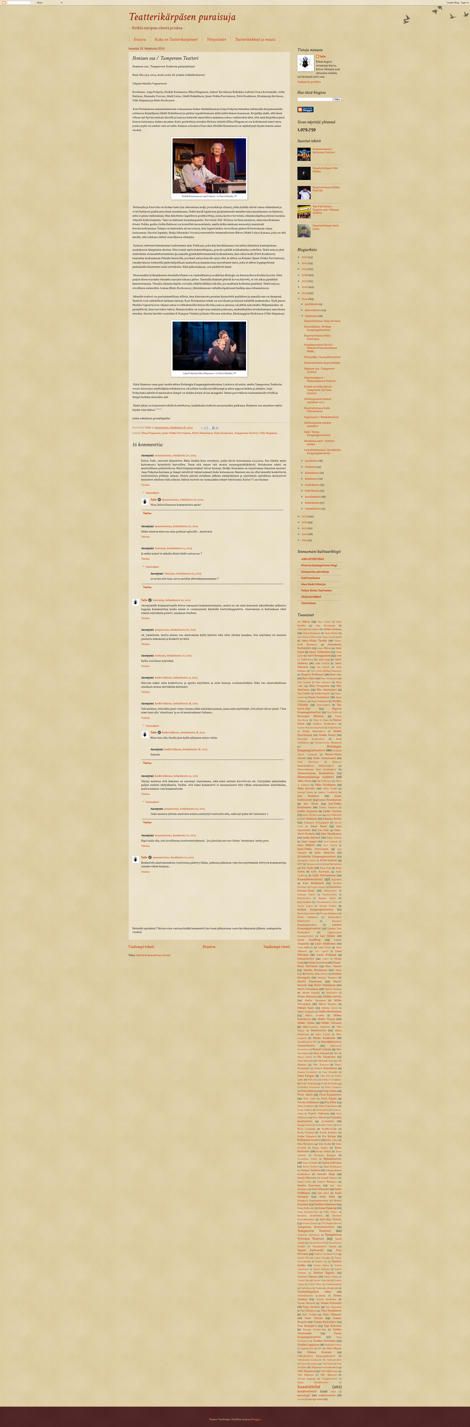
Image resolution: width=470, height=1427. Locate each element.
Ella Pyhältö (303, 693)
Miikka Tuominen (315, 1000)
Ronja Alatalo (323, 1151)
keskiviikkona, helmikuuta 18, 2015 (176, 703)
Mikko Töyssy (326, 1019)
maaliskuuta (313, 497)
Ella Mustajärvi (327, 690)
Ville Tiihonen (328, 1375)
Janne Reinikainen (330, 800)
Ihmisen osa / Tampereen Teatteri (319, 370)
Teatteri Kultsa (321, 1265)
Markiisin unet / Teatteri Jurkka (319, 442)
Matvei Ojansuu (333, 989)
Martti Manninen (309, 981)
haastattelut (308, 1387)
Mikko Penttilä (314, 1015)
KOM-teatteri (328, 860)
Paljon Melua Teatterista (316, 590)
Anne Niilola (324, 648)
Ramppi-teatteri (304, 1125)
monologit (303, 1395)
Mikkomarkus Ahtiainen (316, 1027)
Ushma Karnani (319, 1352)
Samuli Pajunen (329, 1178)
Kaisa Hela (325, 868)
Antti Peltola (322, 663)
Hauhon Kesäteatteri (324, 724)
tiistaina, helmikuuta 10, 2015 (173, 656)
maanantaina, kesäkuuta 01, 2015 (175, 835)
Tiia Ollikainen (308, 1311)
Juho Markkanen (331, 834)
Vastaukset (152, 493)
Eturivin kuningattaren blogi (319, 565)
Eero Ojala (308, 678)
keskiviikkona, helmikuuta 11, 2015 (176, 678)
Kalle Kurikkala (320, 871)
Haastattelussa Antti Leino (326, 227)
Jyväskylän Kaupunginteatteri (316, 856)
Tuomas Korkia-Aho (314, 1329)
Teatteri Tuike (303, 1280)
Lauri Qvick (324, 947)
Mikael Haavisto (328, 1004)
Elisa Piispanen (151, 433)
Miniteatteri (318, 1030)
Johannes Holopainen (316, 822)
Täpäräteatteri (307, 1348)
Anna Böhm (331, 633)
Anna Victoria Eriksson (308, 637)
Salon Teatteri (310, 1166)
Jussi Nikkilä (306, 845)
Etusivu (140, 39)
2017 (305, 281)
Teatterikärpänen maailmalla (311, 1295)
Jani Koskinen (308, 796)
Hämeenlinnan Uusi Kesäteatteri (316, 769)
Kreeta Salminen (329, 913)
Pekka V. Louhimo (331, 1080)
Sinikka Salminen (325, 1204)
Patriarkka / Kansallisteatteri (322, 357)
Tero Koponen (333, 1307)
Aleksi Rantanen (311, 633)
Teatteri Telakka (331, 1276)
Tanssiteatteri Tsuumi (324, 1246)
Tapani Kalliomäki (310, 1250)
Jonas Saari (319, 826)
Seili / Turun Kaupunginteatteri (317, 433)
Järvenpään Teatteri (306, 860)
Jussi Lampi (309, 841)
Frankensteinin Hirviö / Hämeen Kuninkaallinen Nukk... (320, 348)
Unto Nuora (334, 1348)
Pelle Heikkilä (308, 1083)
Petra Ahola (305, 1095)
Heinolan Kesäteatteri (310, 739)
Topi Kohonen (332, 1326)
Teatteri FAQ (303, 1258)
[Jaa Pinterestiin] (217, 428)
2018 (305, 275)
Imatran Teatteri (305, 792)
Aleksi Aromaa (332, 629)
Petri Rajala (329, 1098)
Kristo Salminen (307, 917)
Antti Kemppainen (318, 656)
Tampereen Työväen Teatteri (319, 1237)
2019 (305, 269)
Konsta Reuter (327, 906)
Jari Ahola (311, 804)
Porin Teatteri (304, 1110)
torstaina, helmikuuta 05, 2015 (171, 600)
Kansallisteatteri (310, 879)
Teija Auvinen (311, 1307)
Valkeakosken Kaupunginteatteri (316, 1356)
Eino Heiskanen (329, 678)
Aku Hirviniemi (325, 625)
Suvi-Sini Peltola (330, 1219)
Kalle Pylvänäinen (324, 875)
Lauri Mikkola (305, 947)
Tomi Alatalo (314, 1318)
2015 (305, 293)
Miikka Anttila (332, 996)
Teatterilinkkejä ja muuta (255, 39)
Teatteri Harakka (322, 1258)
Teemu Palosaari (331, 1303)
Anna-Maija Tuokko (314, 640)
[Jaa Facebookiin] (213, 428)
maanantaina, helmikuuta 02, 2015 (176, 526)
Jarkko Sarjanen (307, 811)
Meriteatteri (331, 992)
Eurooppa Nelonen (310, 716)
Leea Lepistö (321, 951)
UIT (320, 1348)
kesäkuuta (311, 479)
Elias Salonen (322, 682)
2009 (305, 540)
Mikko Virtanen (331, 1023)
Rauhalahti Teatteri (324, 1125)
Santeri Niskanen (327, 1182)
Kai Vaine (307, 868)
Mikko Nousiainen (330, 1011)
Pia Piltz (330, 1102)
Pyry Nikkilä (319, 1117)
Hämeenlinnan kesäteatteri (315, 773)
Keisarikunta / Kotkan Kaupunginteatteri (317, 328)
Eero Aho (335, 674)
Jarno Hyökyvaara (312, 815)
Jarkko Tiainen (332, 811)
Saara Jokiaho (310, 1163)
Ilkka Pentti (330, 788)
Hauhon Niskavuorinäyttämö (310, 727)
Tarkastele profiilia (309, 82)
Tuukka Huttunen (324, 1341)
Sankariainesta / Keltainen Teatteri (324, 150)
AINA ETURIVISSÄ (312, 559)
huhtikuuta (312, 491)
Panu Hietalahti (329, 1072)
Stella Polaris (330, 1212)
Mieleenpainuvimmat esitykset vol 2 (317, 400)
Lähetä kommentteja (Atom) (153, 955)
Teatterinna (308, 603)
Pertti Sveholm (329, 1083)
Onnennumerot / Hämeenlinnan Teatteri (320, 379)
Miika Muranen (307, 996)
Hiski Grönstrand (324, 758)
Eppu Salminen (319, 701)
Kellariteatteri (330, 890)
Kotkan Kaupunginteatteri (315, 909)
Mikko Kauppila (305, 1011)
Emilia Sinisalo (322, 693)
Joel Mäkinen (309, 819)
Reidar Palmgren (307, 1136)
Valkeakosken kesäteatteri (309, 1360)
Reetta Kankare (328, 1132)
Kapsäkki (336, 879)
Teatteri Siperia (324, 1273)
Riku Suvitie (325, 1144)
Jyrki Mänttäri (325, 853)
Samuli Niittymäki (307, 1178)
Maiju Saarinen (317, 962)
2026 (305, 257)
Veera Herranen (309, 1364)
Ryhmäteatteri (332, 1159)
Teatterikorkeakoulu (327, 1288)
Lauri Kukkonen (325, 944)
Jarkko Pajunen (328, 807)
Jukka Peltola (334, 838)
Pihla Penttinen (305, 1106)
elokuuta (311, 467)
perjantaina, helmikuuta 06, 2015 (175, 630)
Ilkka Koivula (306, 788)
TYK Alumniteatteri (330, 1223)
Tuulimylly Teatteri (333, 1345)
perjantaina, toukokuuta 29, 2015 (184, 809)
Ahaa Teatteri (324, 621)
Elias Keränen (304, 682)
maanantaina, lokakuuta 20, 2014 (175, 455)
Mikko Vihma (306, 1023)
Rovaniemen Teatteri (307, 1159)
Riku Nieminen (305, 1144)
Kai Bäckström (333, 864)
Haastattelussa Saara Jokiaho (322, 363)
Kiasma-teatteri (329, 894)
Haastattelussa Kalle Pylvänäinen (317, 409)
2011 (305, 528)
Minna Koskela (323, 1034)
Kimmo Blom (327, 898)
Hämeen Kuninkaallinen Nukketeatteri (319, 764)
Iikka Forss (304, 781)
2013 (305, 516)
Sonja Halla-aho (305, 1208)
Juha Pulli (323, 830)
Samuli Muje (326, 1174)
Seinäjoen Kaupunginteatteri (312, 1200)
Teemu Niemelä (306, 1303)
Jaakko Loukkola (327, 792)
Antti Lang (324, 659)
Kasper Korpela (318, 887)
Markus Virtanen (327, 978)
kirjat (333, 1391)
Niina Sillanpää (321, 1053)
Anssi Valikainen (319, 652)
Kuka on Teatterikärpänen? (176, 39)
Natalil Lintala (321, 1049)
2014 (305, 299)
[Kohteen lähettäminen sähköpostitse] (203, 428)
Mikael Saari (305, 1008)
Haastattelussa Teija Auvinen (322, 321)
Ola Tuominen (326, 1057)
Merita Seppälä (311, 993)
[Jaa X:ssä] (210, 428)
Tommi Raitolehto (324, 1322)
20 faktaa (303, 622)
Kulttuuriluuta (310, 578)
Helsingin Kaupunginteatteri (319, 748)
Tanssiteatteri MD (317, 1243)
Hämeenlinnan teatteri (315, 777)
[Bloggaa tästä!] (206, 428)
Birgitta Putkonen (312, 674)
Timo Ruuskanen (331, 1311)
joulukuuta (312, 304)
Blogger (256, 1419)
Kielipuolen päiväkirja (315, 572)
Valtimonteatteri (334, 1360)
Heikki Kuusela (335, 727)
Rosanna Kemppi (324, 1155)
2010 (305, 534)
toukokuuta (312, 485)
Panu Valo (325, 1076)
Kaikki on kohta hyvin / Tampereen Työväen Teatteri (318, 390)
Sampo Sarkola (310, 1170)
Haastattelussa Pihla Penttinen (317, 337)
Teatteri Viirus (314, 1284)
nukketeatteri (327, 1395)
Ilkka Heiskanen (325, 785)
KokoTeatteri (304, 902)
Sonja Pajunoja (327, 1208)
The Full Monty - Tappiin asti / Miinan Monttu (326, 210)
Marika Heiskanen (315, 970)
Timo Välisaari (332, 1314)
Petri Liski (309, 1098)
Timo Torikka (309, 1314)
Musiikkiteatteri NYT (307, 1042)
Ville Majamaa (268, 433)
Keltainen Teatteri (306, 894)
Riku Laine (332, 1140)
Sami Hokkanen (332, 1166)
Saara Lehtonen (331, 1163)
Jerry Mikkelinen (334, 815)
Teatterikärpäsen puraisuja (182, 17)
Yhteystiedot (216, 39)
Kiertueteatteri (304, 898)
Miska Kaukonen (324, 1038)
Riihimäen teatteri (309, 1140)
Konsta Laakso (305, 906)
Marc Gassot (333, 966)
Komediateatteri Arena (327, 902)
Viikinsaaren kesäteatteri (324, 1367)
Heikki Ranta (327, 735)
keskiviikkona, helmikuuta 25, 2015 (176, 776)
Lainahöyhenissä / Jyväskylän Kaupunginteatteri (322, 451)
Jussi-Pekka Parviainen (176, 433)
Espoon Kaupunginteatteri (319, 710)
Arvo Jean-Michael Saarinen (326, 671)
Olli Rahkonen (325, 1061)
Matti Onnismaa (307, 989)
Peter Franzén (333, 1087)
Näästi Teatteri (304, 1057)
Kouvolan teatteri (306, 913)
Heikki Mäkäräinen (313, 731)
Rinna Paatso (320, 1148)
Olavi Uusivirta (305, 1061)
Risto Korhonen (223, 433)
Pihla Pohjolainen (328, 1106)
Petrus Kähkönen (308, 1102)
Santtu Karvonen (309, 1185)
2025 (305, 263)
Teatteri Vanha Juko (322, 1280)
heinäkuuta (312, 473)
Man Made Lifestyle (313, 584)
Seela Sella (327, 1197)
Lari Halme (327, 936)
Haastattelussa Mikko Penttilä (326, 189)
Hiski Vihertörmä (308, 762)
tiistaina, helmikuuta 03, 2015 (173, 548)
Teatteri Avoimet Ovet (326, 1254)
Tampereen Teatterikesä (308, 1235)
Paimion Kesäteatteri (307, 1072)
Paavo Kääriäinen (326, 1068)
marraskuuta (313, 310)
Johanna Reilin (332, 819)
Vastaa (145, 485)
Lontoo (325, 959)
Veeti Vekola (327, 1363)
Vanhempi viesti (276, 947)
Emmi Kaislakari (318, 697)
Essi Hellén (332, 712)
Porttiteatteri (322, 1110)
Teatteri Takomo (307, 1277)
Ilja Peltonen (324, 781)
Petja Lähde (329, 1091)
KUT (299, 864)
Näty (336, 1053)
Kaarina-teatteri (314, 864)
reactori (301, 1399)
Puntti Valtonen (318, 1113)
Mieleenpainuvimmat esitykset (317, 424)
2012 (305, 522)
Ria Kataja (329, 1136)
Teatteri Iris (321, 1261)
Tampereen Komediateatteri (315, 1227)
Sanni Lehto (304, 1182)
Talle (154, 500)
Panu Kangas (305, 1076)
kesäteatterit (307, 1391)
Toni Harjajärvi (307, 1326)
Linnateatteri (305, 959)
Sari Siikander (321, 1189)
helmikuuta (312, 503)
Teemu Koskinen (326, 1299)
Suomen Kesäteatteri (309, 1215)
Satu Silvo (323, 1193)
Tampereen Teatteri (246, 433)
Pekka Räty (313, 1079)
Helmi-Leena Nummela (328, 743)
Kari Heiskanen (313, 883)
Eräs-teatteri (323, 705)
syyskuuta (311, 461)
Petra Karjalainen (330, 1095)
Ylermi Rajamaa (306, 1379)
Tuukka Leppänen (308, 1345)
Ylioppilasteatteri (330, 1378)
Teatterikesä (306, 1288)
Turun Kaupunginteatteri (319, 1335)
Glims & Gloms (321, 720)
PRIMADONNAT (311, 597)
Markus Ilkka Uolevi (317, 974)
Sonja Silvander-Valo (307, 1212)
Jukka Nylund (311, 838)
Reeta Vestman (305, 1132)
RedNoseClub (329, 1129)
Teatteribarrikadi (333, 1284)
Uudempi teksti (141, 947)
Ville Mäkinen (305, 1375)
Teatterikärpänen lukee (314, 1292)
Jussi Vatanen (330, 845)
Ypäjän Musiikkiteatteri (313, 1382)
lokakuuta (311, 316)
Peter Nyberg (309, 1091)
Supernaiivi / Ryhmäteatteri (321, 417)
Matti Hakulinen (202, 433)
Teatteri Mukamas (321, 1269)
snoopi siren (315, 1399)
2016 (305, 287)
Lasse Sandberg (309, 940)
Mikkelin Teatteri (329, 1008)
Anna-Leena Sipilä (331, 637)
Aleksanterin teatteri (308, 629)
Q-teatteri (328, 1121)
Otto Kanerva (321, 1064)
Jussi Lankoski (331, 841)
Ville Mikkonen (329, 1371)
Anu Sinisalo (323, 667)
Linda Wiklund (327, 955)
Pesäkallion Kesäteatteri (308, 1087)
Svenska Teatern (310, 1223)
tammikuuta (313, 509)
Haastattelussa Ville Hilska (325, 169)
